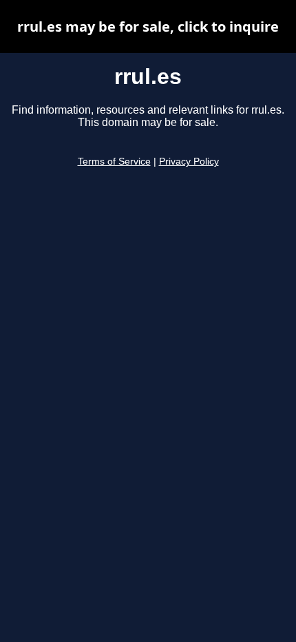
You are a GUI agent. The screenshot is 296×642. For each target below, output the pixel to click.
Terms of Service (114, 161)
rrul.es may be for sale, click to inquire (148, 26)
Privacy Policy (189, 161)
